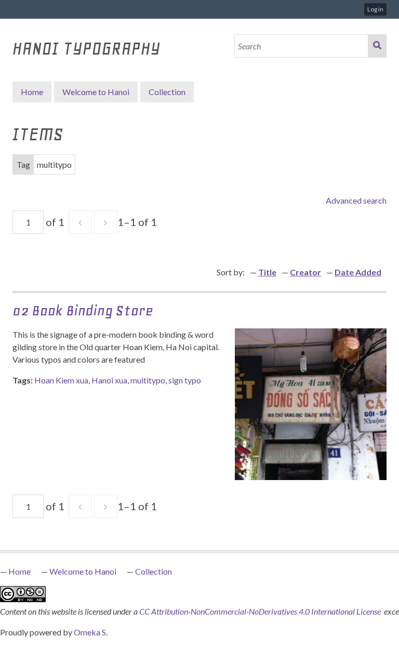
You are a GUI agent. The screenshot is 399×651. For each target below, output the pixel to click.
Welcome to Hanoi (95, 92)
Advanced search (356, 200)
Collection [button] (167, 92)
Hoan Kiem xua (61, 380)
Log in (375, 9)
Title (267, 272)
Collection (153, 571)
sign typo (184, 380)
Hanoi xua (109, 380)
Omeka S (90, 632)
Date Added (358, 272)
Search (377, 46)
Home (32, 92)
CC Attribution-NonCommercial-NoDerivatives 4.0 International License (260, 611)
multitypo (147, 380)
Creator (305, 272)
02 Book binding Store (82, 310)
